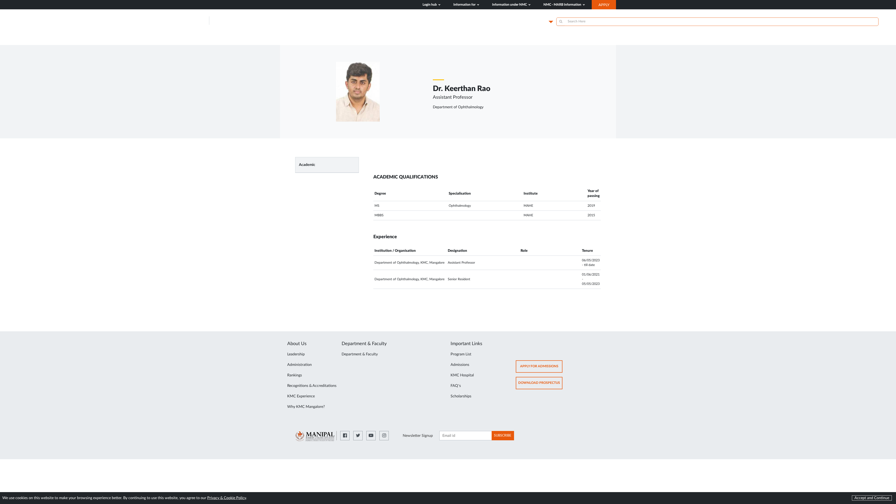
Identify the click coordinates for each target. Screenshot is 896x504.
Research (587, 40)
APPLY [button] (607, 6)
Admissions (460, 365)
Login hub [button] (430, 4)
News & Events (517, 40)
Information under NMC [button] (510, 4)
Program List (461, 354)
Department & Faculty (360, 354)
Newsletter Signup (418, 436)
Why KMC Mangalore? (306, 407)
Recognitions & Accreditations (311, 386)
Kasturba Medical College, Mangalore (262, 21)
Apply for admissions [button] (541, 368)
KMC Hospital (462, 375)
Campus (539, 22)
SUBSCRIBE (502, 435)
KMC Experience (301, 396)
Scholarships (461, 396)
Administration (299, 365)
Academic (307, 165)
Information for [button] (464, 4)
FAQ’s (456, 386)
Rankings (294, 375)
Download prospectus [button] (540, 385)
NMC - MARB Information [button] (562, 4)
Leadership (296, 354)
